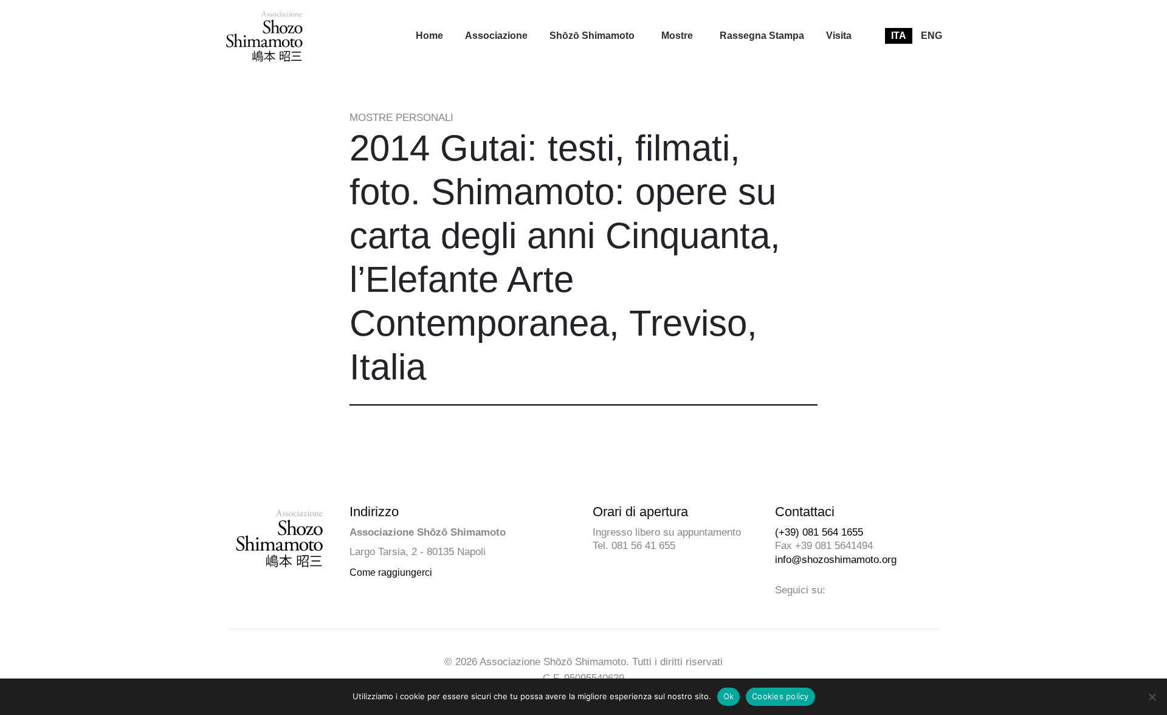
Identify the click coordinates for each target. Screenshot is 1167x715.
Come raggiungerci (390, 572)
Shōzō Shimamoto (592, 35)
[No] (1152, 697)
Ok (728, 696)
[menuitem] (429, 35)
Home (429, 35)
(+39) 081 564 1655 (819, 532)
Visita (839, 35)
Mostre (677, 35)
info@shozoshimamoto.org (836, 559)
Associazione (496, 35)
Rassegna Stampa (762, 35)
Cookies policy (780, 696)
